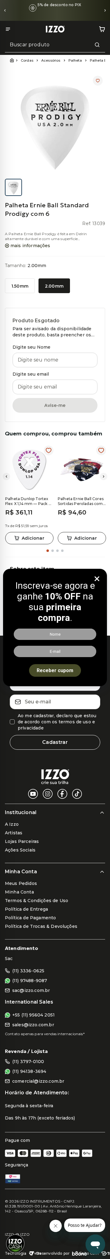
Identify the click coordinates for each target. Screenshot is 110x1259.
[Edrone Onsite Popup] (55, 629)
